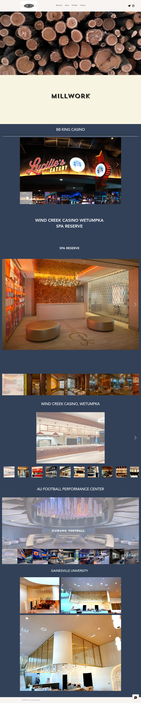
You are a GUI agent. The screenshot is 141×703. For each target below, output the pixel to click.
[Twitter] (129, 5)
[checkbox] (8, 327)
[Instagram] (133, 5)
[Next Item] (117, 165)
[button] (67, 5)
